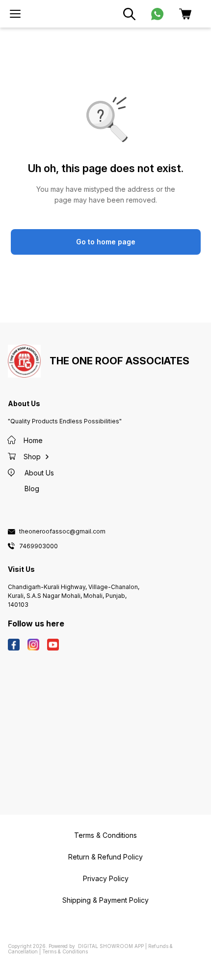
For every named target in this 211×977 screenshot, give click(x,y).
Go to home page (105, 241)
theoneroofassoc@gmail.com (62, 531)
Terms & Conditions (65, 951)
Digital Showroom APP (111, 946)
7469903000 (38, 546)
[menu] (15, 13)
